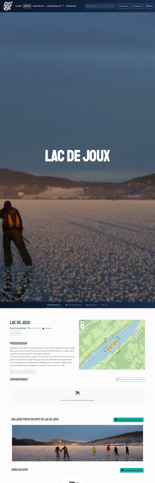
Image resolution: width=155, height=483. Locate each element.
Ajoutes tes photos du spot (130, 420)
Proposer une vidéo (133, 470)
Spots (27, 6)
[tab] (54, 305)
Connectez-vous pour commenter (131, 379)
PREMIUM (71, 6)
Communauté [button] (54, 6)
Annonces (38, 6)
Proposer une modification (24, 372)
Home (18, 6)
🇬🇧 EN (149, 6)
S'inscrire (137, 6)
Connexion (123, 6)
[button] (112, 344)
